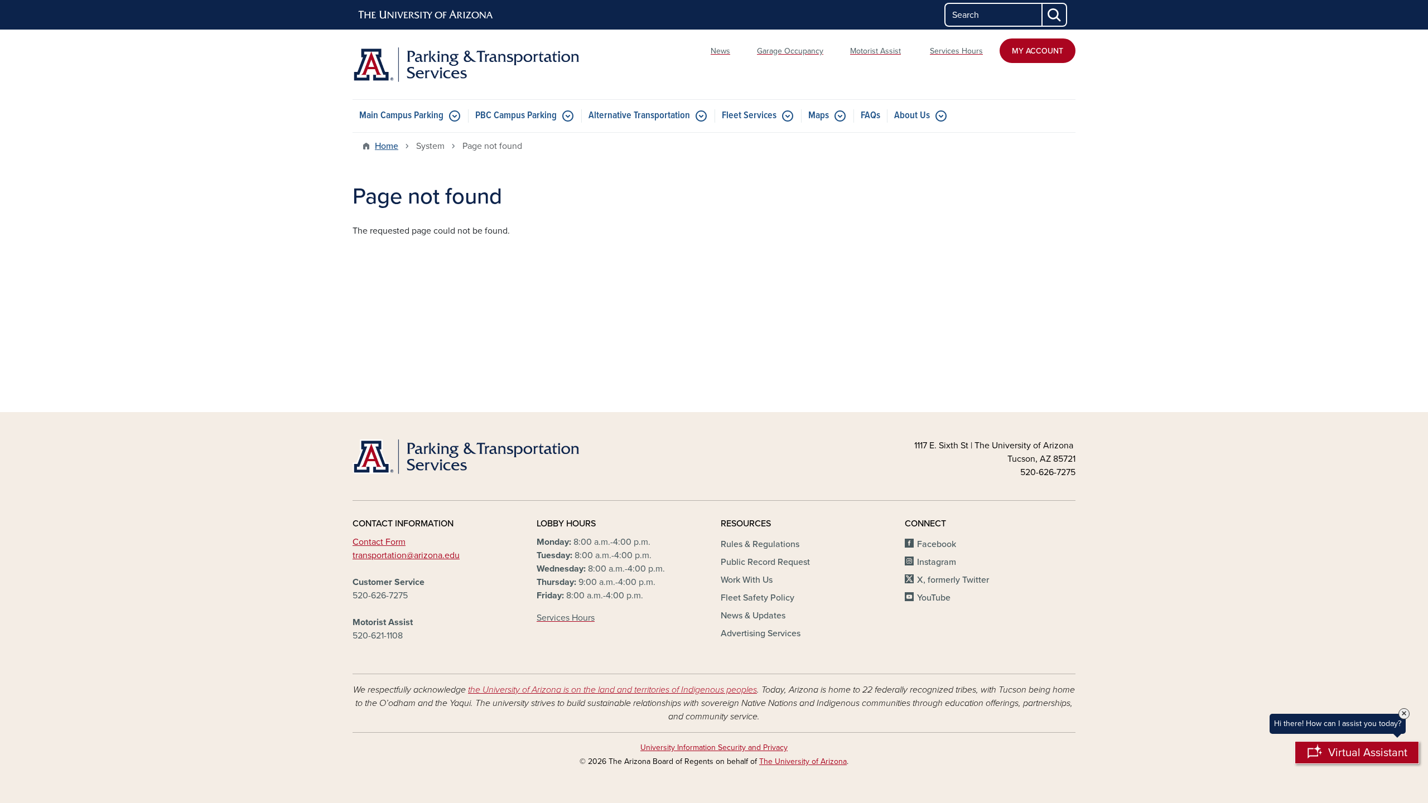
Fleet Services (749, 115)
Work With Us (747, 580)
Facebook (936, 544)
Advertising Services (760, 633)
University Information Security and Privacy (714, 747)
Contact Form (379, 542)
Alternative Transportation (639, 115)
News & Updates (753, 615)
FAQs (870, 115)
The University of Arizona (803, 761)
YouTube (934, 597)
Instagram (936, 562)
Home (386, 146)
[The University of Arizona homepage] (426, 15)
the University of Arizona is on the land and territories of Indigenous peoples (612, 689)
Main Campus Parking (401, 115)
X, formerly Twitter (953, 580)
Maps (818, 115)
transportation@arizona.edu (406, 555)
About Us (912, 115)
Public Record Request (765, 562)
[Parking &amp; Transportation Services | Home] (469, 64)
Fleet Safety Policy (757, 597)
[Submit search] (1055, 15)
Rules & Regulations (760, 544)
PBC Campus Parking (516, 115)
